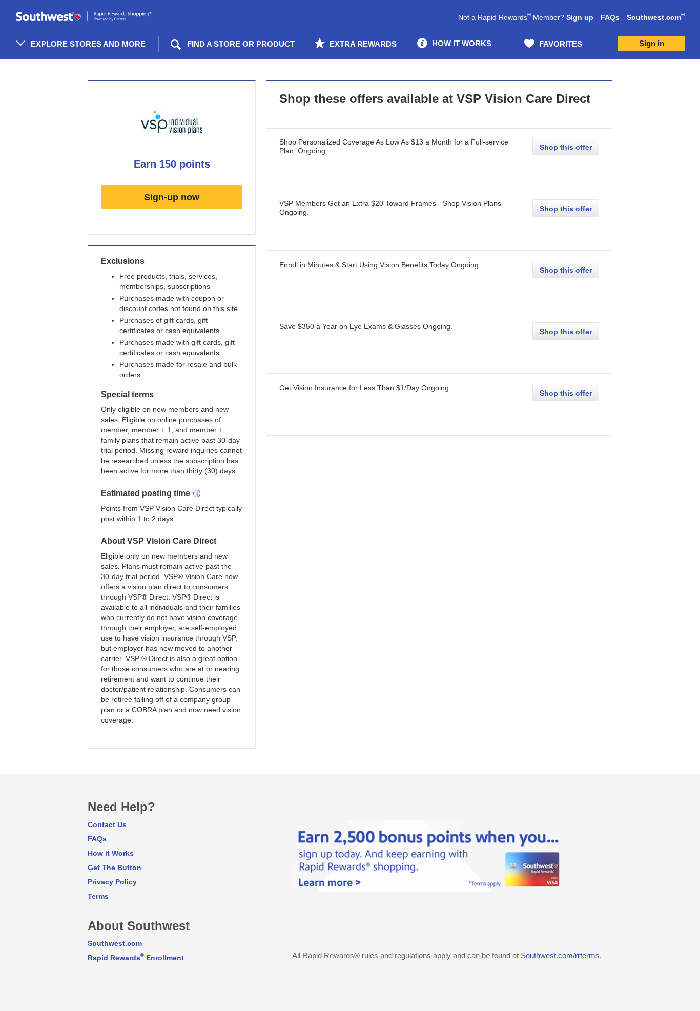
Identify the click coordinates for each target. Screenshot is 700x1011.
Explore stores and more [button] (88, 43)
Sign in (651, 43)
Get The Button (114, 867)
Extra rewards (362, 43)
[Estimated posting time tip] (196, 493)
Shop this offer (566, 147)
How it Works (111, 853)
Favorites (559, 43)
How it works (460, 43)
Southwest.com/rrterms (560, 955)
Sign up (579, 17)
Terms (98, 896)
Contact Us (107, 824)
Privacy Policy (112, 882)
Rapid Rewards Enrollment (136, 958)
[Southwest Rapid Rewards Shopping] (94, 17)
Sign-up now (171, 197)
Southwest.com (656, 17)
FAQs (610, 17)
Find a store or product (241, 43)
